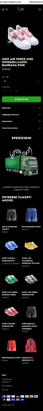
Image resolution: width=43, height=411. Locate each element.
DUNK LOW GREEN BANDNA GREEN (9, 293)
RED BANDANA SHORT (11, 358)
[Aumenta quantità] (16, 91)
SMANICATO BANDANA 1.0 (28, 359)
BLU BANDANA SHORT (31, 227)
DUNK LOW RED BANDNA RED (8, 325)
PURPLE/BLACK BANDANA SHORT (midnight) (29, 326)
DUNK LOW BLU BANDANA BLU (8, 259)
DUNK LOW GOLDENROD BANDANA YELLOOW (31, 260)
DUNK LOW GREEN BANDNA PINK (29, 293)
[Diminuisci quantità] (4, 91)
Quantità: (6, 87)
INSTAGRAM (7, 386)
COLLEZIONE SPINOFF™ (7, 380)
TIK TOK (5, 390)
